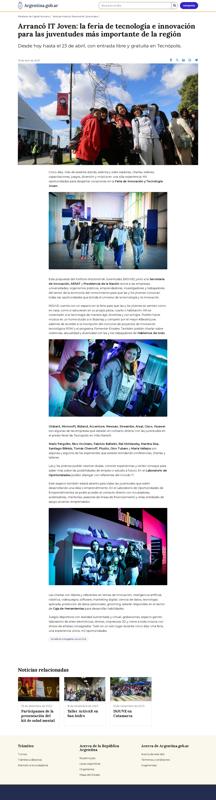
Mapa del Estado (90, 774)
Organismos (87, 769)
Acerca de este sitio (153, 754)
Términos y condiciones (155, 759)
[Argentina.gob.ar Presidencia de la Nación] (37, 5)
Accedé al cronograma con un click (68, 639)
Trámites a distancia (30, 759)
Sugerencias (149, 765)
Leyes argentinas (90, 763)
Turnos (22, 754)
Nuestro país (87, 758)
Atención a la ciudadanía (33, 765)
